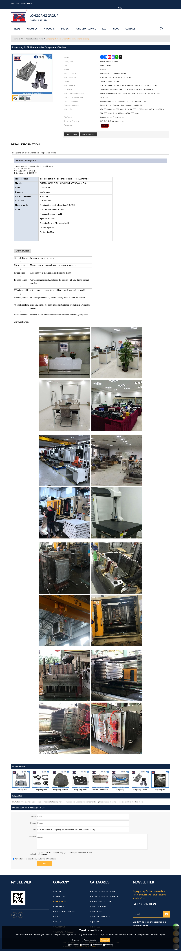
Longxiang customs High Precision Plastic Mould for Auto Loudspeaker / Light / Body (60, 790)
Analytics (85, 945)
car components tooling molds (50, 802)
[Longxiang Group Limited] (19, 17)
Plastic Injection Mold (34, 39)
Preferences (97, 945)
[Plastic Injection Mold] (105, 126)
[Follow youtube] (14, 915)
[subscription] (166, 914)
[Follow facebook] (20, 915)
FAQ (104, 29)
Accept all (105, 940)
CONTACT (130, 29)
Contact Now (71, 134)
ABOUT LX (32, 29)
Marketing (109, 945)
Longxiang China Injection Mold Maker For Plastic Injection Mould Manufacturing (21, 790)
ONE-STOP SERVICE (86, 29)
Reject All (76, 940)
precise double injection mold (131, 802)
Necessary (74, 945)
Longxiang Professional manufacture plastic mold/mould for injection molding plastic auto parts (120, 790)
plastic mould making (107, 802)
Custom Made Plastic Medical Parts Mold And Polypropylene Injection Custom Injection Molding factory (100, 790)
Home (15, 39)
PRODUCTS (49, 29)
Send (44, 864)
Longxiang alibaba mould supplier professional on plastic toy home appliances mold (140, 790)
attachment (43, 855)
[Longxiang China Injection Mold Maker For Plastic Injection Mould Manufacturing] (21, 779)
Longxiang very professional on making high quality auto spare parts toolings (41, 790)
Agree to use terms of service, (35, 859)
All (22, 39)
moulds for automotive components (81, 802)
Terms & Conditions (48, 859)
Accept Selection (90, 940)
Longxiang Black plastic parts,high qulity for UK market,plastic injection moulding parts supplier (80, 790)
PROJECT (65, 29)
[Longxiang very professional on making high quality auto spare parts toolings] (40, 779)
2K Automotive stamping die (24, 802)
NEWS (116, 29)
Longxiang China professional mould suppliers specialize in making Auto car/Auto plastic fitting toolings (160, 790)
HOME (17, 29)
